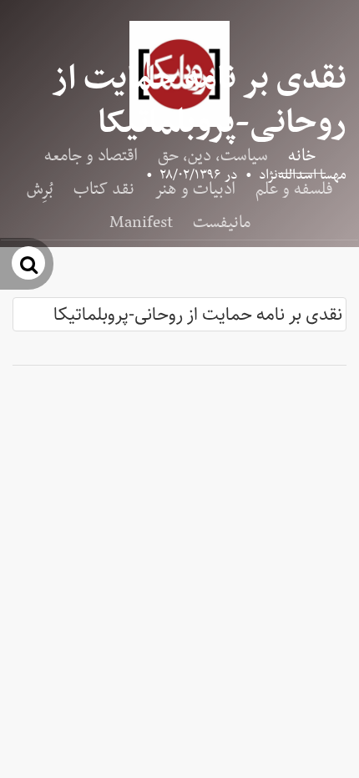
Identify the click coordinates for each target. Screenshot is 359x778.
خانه (302, 156)
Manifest (141, 223)
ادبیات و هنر (194, 189)
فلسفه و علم (293, 189)
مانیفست (221, 223)
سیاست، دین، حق (213, 156)
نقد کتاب (103, 189)
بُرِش (40, 189)
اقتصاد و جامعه (91, 156)
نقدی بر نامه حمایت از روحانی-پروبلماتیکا (197, 314)
